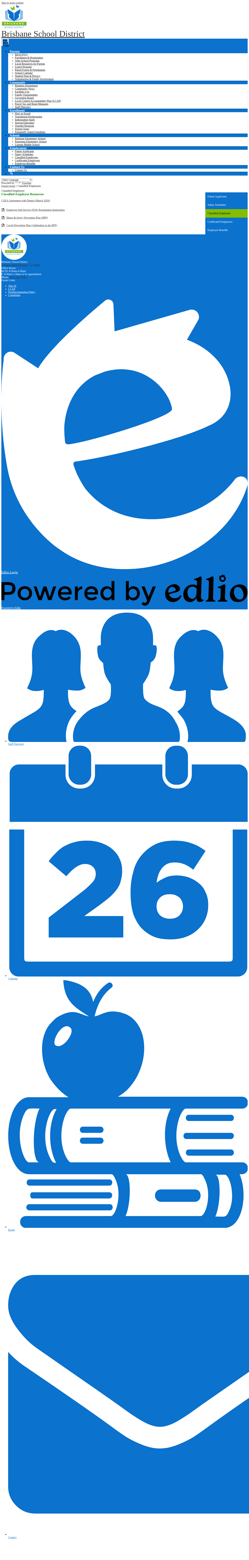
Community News (25, 88)
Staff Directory (23, 107)
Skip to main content (12, 2)
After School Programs (27, 60)
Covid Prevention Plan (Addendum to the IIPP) (31, 225)
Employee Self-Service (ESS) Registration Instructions (35, 209)
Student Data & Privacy (27, 76)
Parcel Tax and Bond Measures (31, 104)
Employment (8, 186)
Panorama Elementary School (31, 141)
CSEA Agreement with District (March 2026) (25, 200)
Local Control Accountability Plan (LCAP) (38, 100)
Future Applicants (24, 151)
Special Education (24, 122)
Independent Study (25, 119)
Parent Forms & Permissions (30, 69)
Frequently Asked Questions (30, 131)
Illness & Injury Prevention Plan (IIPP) (27, 217)
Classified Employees (26, 157)
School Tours (22, 128)
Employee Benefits (25, 163)
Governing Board (24, 97)
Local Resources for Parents (30, 63)
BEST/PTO (21, 54)
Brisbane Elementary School (30, 138)
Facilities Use (22, 91)
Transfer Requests (24, 125)
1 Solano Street (9, 265)
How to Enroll (22, 113)
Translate (26, 183)
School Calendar (24, 73)
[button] (15, 51)
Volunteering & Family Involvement (34, 79)
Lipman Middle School (27, 144)
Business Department (26, 85)
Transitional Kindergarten (28, 116)
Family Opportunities (26, 94)
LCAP (11, 289)
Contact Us (21, 170)
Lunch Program (23, 66)
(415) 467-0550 (17, 277)
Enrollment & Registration (29, 57)
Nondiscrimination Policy (21, 292)
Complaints (14, 295)
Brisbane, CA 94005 (29, 265)
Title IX (12, 286)
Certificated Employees (27, 160)
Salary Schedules (24, 154)
